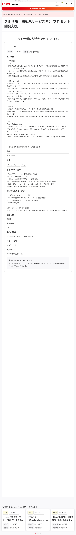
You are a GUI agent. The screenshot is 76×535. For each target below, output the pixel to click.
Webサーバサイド (13, 165)
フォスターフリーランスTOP (10, 14)
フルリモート (12, 46)
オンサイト (62, 513)
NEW (5, 513)
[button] (35, 533)
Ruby (23, 165)
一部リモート (14, 513)
